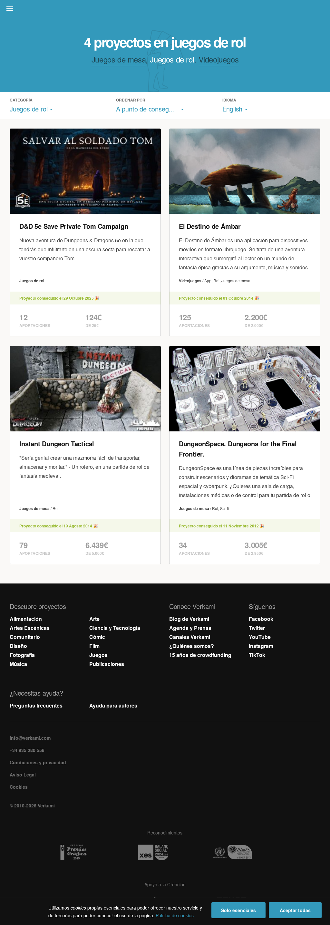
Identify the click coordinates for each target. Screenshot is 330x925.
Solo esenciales (238, 910)
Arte (94, 618)
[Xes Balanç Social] (165, 852)
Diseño (18, 646)
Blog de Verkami (189, 618)
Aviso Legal (23, 774)
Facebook (261, 618)
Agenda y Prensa (190, 627)
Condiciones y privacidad (38, 762)
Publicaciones (106, 664)
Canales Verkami (189, 637)
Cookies (19, 787)
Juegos (98, 655)
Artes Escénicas (30, 627)
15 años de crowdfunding (200, 655)
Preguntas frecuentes (36, 705)
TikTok (257, 655)
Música (18, 664)
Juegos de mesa (119, 59)
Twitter (257, 627)
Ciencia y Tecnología (114, 627)
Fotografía (22, 655)
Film (94, 646)
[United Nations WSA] (244, 852)
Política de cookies (175, 915)
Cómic (97, 637)
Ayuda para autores (113, 705)
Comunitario (25, 637)
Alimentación (26, 618)
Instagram (261, 646)
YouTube (260, 637)
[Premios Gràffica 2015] (85, 852)
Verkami (165, 10)
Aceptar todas (295, 910)
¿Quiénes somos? (191, 646)
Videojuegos (219, 59)
